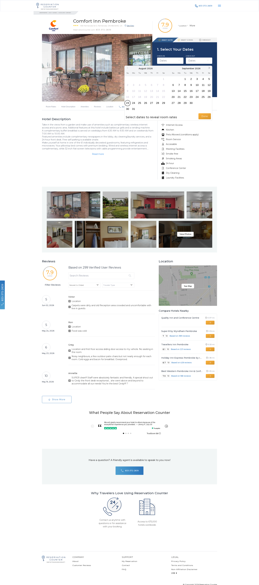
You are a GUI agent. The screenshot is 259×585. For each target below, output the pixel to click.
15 (163, 90)
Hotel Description (68, 107)
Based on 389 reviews (180, 336)
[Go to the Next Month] (209, 68)
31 (133, 108)
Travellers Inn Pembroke (174, 344)
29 (163, 102)
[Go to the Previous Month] (127, 68)
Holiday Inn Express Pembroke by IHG (182, 357)
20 (151, 96)
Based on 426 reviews (181, 362)
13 (151, 90)
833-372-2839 (205, 6)
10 (133, 90)
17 (133, 96)
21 (157, 96)
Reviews (97, 107)
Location (109, 107)
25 (139, 102)
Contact (126, 565)
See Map (188, 286)
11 (139, 90)
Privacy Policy (178, 561)
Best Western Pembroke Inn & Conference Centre (182, 371)
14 (157, 90)
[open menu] (219, 5)
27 (151, 102)
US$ (174, 573)
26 (145, 102)
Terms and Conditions (182, 565)
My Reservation (129, 561)
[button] (101, 25)
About (75, 561)
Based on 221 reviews (181, 349)
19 (145, 96)
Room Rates (51, 107)
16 (127, 96)
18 (139, 96)
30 (127, 108)
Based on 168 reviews (181, 376)
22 (163, 96)
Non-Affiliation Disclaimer (184, 569)
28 (157, 102)
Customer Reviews (81, 565)
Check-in (161, 56)
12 (145, 90)
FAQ (124, 569)
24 (133, 102)
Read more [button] (98, 154)
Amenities (85, 107)
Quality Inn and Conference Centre (180, 317)
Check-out (190, 56)
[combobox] (84, 285)
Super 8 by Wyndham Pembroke (179, 331)
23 (127, 102)
